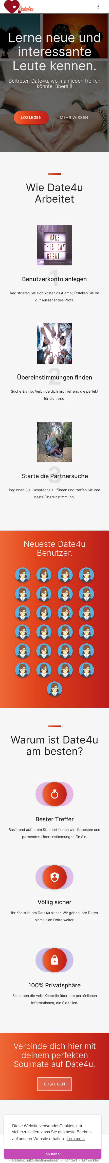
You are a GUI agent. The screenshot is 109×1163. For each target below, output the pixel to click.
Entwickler (90, 1160)
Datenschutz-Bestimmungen (35, 1160)
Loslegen (31, 117)
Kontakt (70, 1160)
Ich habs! (53, 1154)
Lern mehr (76, 1139)
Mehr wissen (74, 117)
